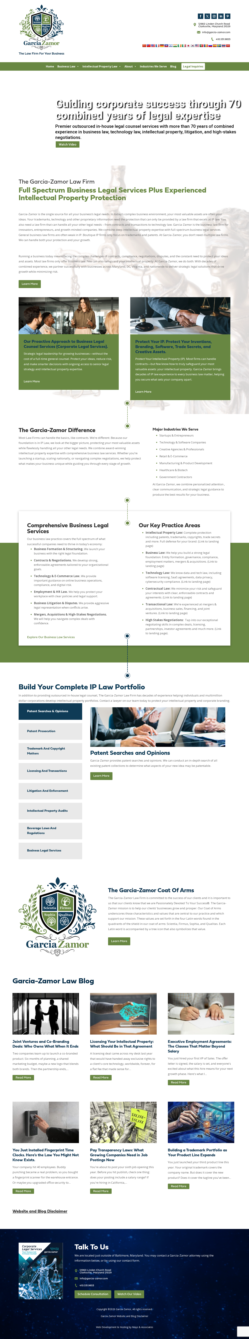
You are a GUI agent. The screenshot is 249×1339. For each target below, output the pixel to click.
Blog (173, 66)
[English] (153, 46)
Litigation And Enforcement (47, 791)
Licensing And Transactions (47, 771)
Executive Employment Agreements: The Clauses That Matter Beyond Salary (200, 1047)
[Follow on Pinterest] (227, 16)
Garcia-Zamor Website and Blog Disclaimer (124, 1316)
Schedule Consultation (93, 1294)
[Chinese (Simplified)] (144, 46)
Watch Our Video (129, 1294)
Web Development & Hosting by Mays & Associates (124, 1327)
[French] (157, 46)
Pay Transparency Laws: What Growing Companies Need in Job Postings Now (119, 1155)
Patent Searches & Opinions (47, 711)
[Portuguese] (202, 46)
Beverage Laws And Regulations (41, 831)
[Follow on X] (207, 16)
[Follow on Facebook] (200, 16)
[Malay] (197, 46)
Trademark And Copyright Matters (46, 751)
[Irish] (180, 46)
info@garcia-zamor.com (216, 32)
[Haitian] (166, 46)
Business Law (66, 66)
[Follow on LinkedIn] (221, 16)
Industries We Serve (153, 66)
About (128, 66)
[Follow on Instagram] (214, 16)
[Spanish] (215, 46)
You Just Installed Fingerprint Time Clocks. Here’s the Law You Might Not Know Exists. (46, 1155)
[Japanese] (188, 46)
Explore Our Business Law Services (51, 637)
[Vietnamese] (228, 46)
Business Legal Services (44, 850)
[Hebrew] (171, 46)
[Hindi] (175, 46)
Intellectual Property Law (99, 66)
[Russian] (210, 46)
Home (50, 66)
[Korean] (193, 46)
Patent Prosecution (41, 731)
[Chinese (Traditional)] (149, 46)
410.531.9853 (223, 39)
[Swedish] (219, 46)
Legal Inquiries (193, 66)
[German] (162, 46)
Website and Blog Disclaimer (40, 1211)
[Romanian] (206, 46)
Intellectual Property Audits (47, 811)
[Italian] (184, 46)
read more (23, 1078)
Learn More (30, 284)
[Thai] (224, 46)
